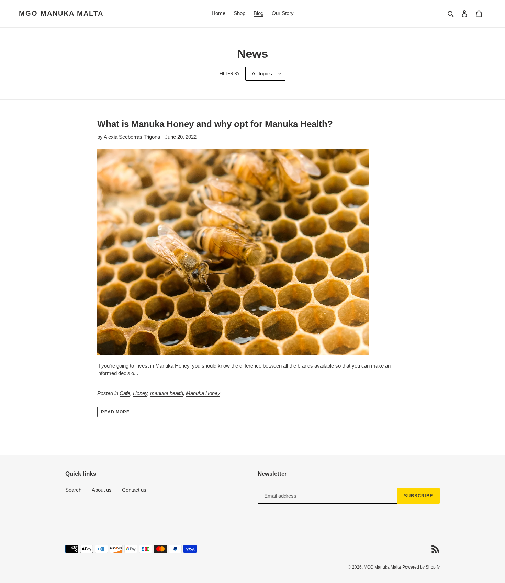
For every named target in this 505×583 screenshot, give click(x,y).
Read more (115, 412)
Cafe (125, 393)
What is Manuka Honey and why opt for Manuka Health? (215, 124)
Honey (140, 393)
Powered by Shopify (421, 567)
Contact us (134, 490)
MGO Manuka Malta (61, 13)
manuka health (166, 393)
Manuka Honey (203, 393)
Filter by (230, 73)
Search (73, 490)
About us (102, 490)
